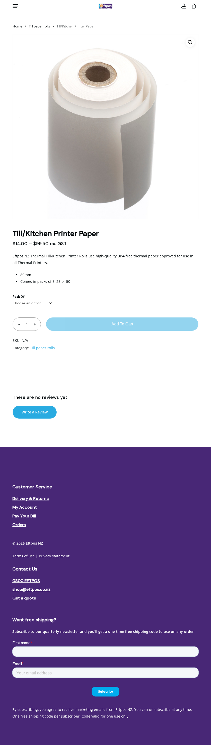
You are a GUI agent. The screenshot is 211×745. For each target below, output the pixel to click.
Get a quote (24, 598)
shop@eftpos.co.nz (31, 589)
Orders (19, 524)
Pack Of (18, 296)
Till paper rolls (39, 26)
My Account (24, 507)
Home (17, 26)
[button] (15, 6)
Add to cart (122, 324)
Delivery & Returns (30, 498)
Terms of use (23, 556)
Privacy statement (54, 556)
